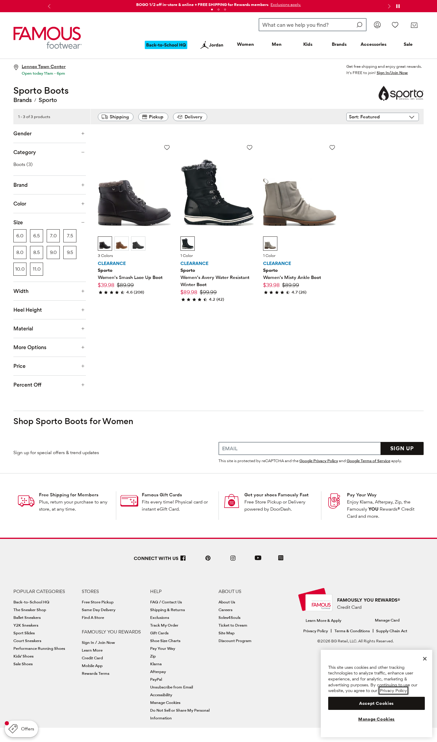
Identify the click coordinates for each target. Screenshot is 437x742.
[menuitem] (166, 50)
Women (245, 44)
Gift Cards (159, 632)
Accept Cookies (376, 703)
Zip (153, 656)
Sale (408, 44)
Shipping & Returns (167, 609)
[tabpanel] (218, 3)
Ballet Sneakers (27, 617)
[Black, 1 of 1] (187, 243)
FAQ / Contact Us (166, 602)
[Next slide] (388, 6)
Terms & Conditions (352, 630)
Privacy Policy (315, 630)
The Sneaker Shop (29, 609)
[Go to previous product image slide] (103, 178)
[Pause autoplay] (398, 6)
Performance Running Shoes (39, 648)
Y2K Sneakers (25, 625)
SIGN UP (402, 448)
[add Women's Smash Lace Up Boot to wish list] (167, 147)
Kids (307, 44)
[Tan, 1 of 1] (270, 243)
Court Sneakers (27, 640)
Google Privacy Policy (318, 460)
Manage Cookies (165, 702)
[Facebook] (183, 560)
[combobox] (313, 24)
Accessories (373, 44)
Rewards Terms (95, 673)
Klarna (156, 663)
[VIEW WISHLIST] (395, 24)
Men (277, 44)
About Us (226, 602)
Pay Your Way (362, 495)
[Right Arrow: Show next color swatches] (166, 243)
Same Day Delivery (98, 609)
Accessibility (161, 694)
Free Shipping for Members (68, 495)
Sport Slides (24, 632)
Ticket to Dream (232, 625)
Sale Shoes (23, 663)
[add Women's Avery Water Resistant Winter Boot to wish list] (250, 147)
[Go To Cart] (414, 25)
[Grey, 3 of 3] (138, 243)
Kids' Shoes (23, 656)
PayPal (156, 679)
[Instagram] (233, 560)
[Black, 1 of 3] (105, 243)
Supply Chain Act (391, 630)
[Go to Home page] (47, 38)
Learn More (92, 650)
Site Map (226, 632)
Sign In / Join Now (98, 642)
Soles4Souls (229, 617)
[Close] (424, 658)
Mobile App (92, 665)
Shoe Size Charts (165, 640)
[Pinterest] (208, 560)
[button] (285, 4)
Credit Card (92, 657)
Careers (225, 609)
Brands (339, 44)
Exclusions (159, 617)
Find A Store (93, 617)
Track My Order (164, 625)
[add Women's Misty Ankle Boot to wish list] (332, 147)
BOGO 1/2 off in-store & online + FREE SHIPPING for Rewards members (202, 4)
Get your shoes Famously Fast (276, 495)
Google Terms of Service (368, 460)
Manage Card (387, 620)
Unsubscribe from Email (171, 687)
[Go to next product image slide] (166, 178)
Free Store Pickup (98, 602)
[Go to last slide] (48, 6)
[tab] (212, 9)
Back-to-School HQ (31, 602)
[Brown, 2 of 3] (121, 243)
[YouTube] (258, 560)
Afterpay (158, 671)
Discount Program (234, 640)
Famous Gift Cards (162, 495)
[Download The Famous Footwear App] (280, 558)
